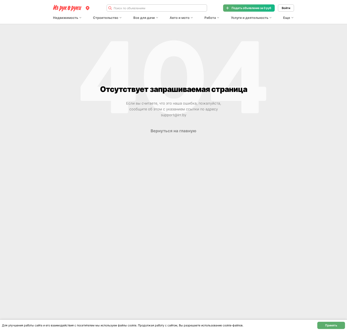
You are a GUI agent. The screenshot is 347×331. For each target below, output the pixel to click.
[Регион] (87, 8)
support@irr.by (173, 115)
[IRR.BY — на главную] (67, 8)
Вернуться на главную (173, 130)
